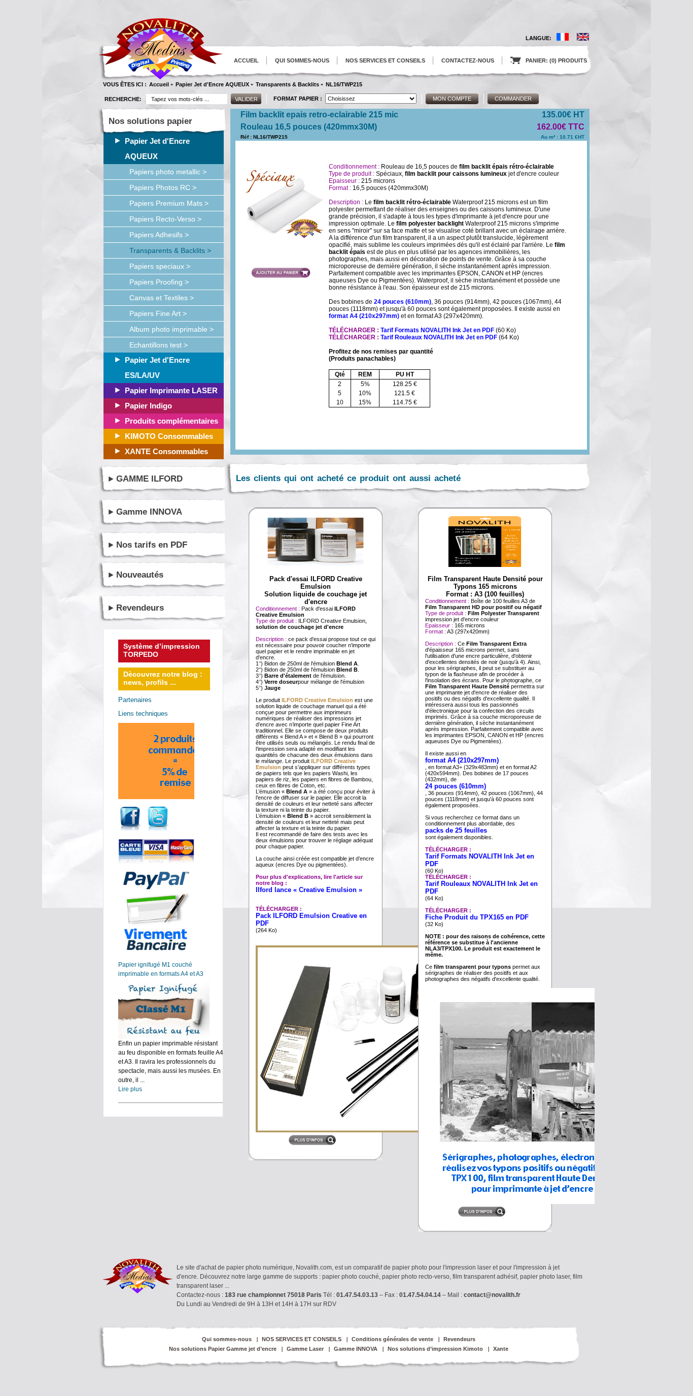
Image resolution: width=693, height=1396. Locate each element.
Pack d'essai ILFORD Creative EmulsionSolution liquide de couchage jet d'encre (315, 590)
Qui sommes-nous (227, 1339)
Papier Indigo (148, 405)
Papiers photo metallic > (167, 172)
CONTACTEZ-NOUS (467, 60)
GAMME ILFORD (149, 479)
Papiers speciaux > (159, 266)
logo (160, 49)
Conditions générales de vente (392, 1339)
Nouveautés (139, 575)
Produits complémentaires (171, 421)
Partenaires (135, 700)
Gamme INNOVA (149, 512)
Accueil (159, 84)
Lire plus (130, 1089)
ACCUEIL (246, 60)
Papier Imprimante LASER (171, 390)
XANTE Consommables (166, 451)
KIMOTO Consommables (169, 436)
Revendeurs (140, 608)
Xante (500, 1349)
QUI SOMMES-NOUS (302, 60)
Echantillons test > (158, 345)
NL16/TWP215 (344, 84)
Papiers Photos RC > (162, 187)
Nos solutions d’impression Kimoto (435, 1349)
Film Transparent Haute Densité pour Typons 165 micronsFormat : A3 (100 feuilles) (485, 586)
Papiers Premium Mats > (169, 203)
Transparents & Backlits (287, 84)
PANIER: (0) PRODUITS (548, 60)
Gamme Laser (305, 1349)
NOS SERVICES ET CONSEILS (385, 60)
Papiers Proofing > (159, 282)
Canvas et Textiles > (161, 298)
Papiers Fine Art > (158, 313)
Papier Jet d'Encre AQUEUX (212, 84)
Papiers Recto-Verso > (165, 219)
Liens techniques (143, 713)
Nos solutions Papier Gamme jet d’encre (222, 1349)
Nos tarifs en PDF (151, 545)
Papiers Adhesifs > (159, 235)
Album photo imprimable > (171, 329)
